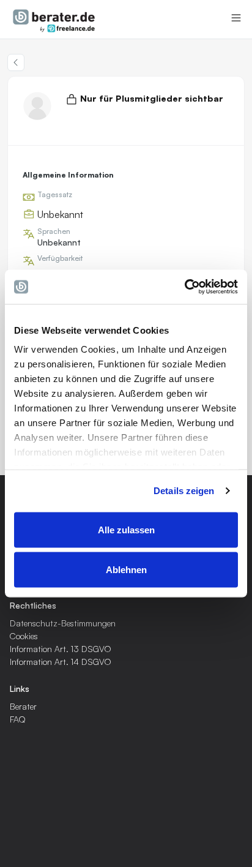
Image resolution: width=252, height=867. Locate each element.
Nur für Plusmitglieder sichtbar (151, 98)
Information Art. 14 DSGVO (60, 661)
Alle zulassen (126, 529)
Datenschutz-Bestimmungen (63, 623)
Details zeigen (184, 491)
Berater (23, 706)
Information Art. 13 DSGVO (60, 649)
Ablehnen (126, 570)
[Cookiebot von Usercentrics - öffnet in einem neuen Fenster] (184, 287)
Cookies (24, 636)
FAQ (18, 719)
